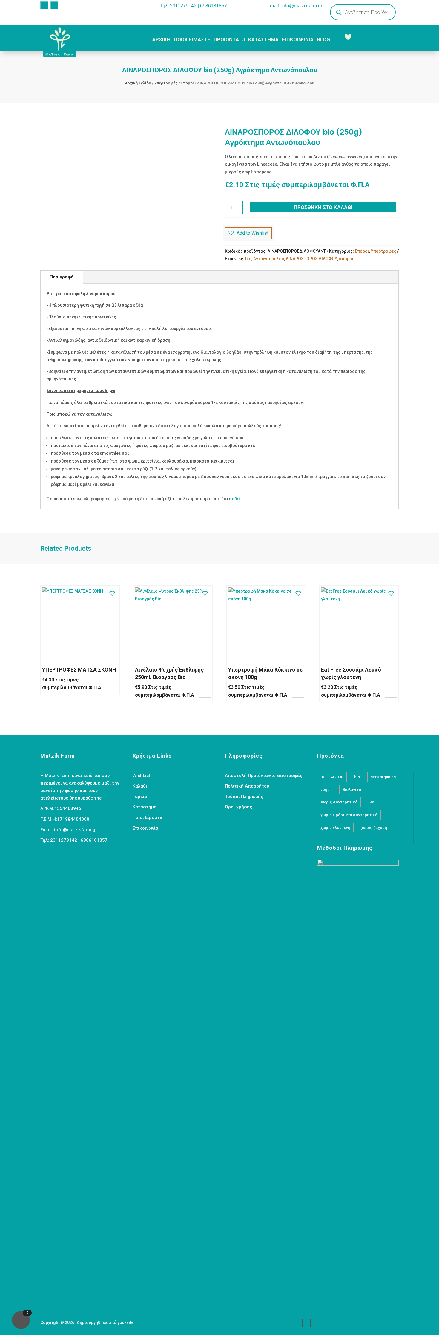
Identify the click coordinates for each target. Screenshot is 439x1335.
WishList (141, 775)
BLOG (323, 39)
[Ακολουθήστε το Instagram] (54, 5)
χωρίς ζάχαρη (374, 827)
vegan (326, 789)
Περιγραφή (62, 277)
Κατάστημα (144, 807)
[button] (248, 233)
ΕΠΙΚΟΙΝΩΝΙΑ (298, 39)
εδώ (236, 498)
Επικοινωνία (145, 828)
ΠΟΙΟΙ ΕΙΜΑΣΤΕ (192, 39)
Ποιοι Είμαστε (147, 817)
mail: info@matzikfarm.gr (296, 5)
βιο (371, 802)
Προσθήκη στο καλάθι (323, 207)
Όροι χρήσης (238, 807)
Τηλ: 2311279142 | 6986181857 (193, 5)
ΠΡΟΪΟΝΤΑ (226, 39)
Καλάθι (140, 786)
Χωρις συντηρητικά (338, 802)
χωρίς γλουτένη (335, 827)
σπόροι (346, 258)
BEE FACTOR (331, 777)
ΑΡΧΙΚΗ (161, 39)
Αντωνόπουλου (268, 258)
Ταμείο (140, 796)
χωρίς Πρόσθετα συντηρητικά (348, 815)
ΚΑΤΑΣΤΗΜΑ (263, 39)
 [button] (112, 683)
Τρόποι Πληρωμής (244, 796)
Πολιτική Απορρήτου (247, 786)
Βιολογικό (352, 789)
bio (248, 258)
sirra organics (383, 777)
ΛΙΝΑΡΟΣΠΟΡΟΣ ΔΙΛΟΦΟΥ (311, 258)
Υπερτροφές (166, 83)
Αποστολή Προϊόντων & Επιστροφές (263, 775)
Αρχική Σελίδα (138, 83)
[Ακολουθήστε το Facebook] (44, 5)
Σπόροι (187, 83)
